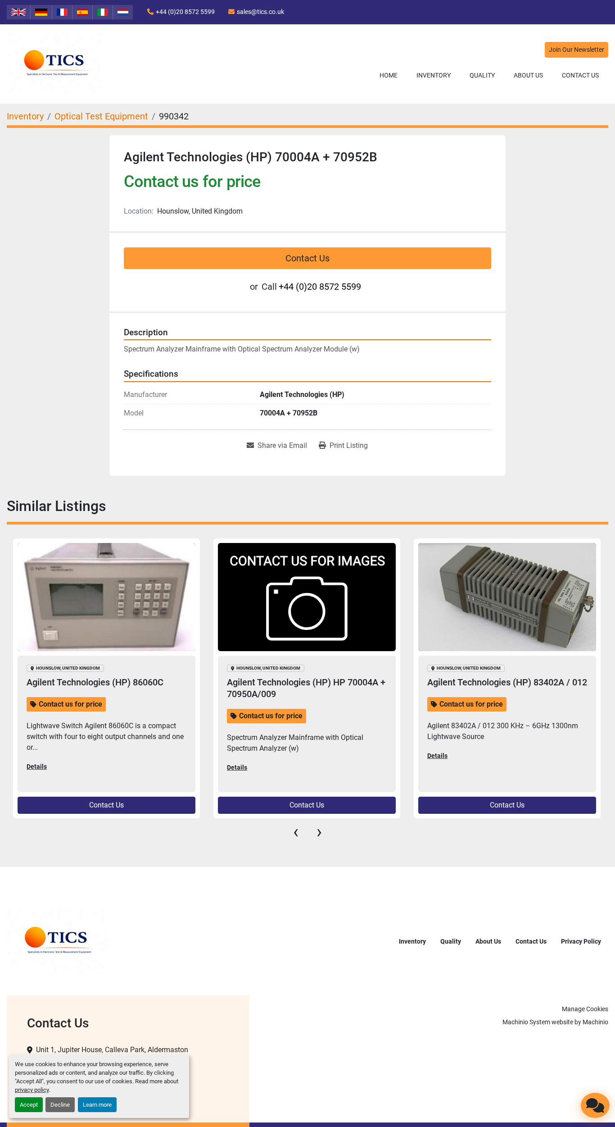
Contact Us (580, 75)
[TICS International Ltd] (57, 941)
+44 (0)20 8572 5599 (185, 11)
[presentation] (295, 831)
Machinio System (526, 1022)
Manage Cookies (585, 1009)
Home (389, 75)
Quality (482, 75)
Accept (29, 1104)
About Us (528, 75)
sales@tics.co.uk (260, 11)
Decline (60, 1104)
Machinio (595, 1022)
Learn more (97, 1104)
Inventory (433, 75)
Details (37, 767)
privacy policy (32, 1089)
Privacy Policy (581, 941)
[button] (433, 75)
